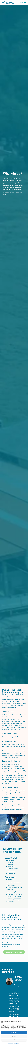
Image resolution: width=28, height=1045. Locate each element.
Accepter (14, 1032)
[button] (26, 1019)
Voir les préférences (14, 1040)
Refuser (14, 1036)
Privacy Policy (10, 1043)
